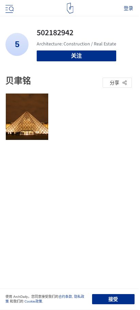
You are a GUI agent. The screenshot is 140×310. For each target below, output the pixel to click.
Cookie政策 (33, 301)
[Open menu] (9, 8)
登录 (128, 8)
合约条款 (65, 296)
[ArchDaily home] (70, 8)
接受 (113, 299)
